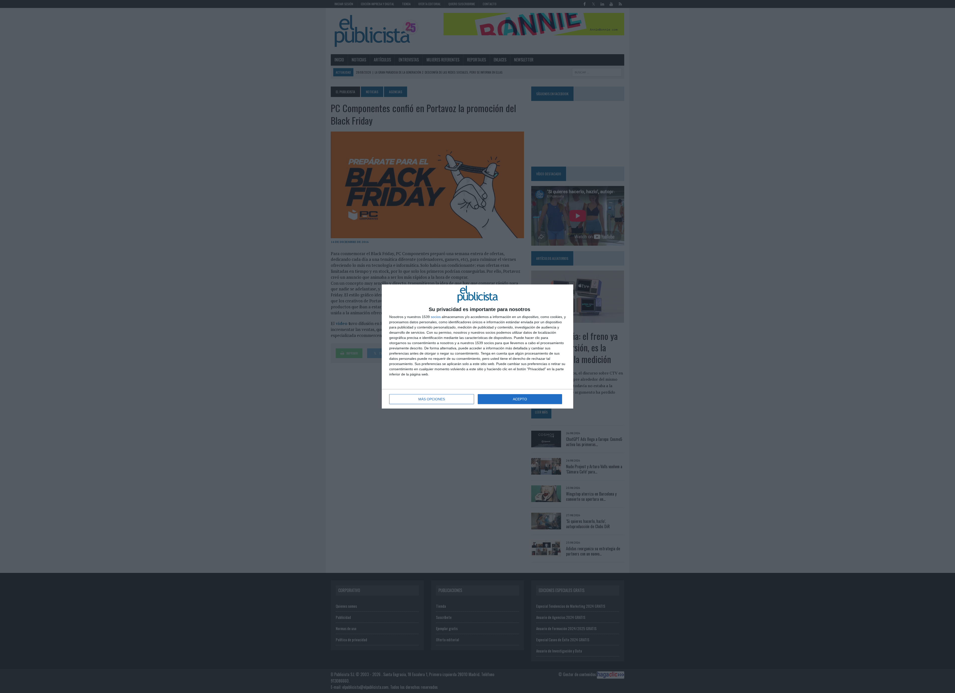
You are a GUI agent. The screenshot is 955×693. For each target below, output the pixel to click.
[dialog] (477, 346)
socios (436, 317)
